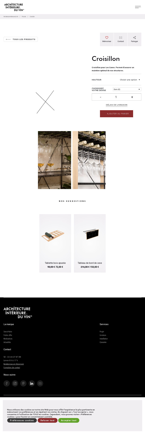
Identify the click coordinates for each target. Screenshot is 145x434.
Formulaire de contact (12, 367)
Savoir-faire (8, 332)
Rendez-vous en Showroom (14, 364)
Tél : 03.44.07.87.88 (12, 357)
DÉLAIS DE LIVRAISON (116, 105)
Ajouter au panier (118, 114)
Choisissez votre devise (99, 89)
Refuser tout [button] (47, 420)
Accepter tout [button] (69, 420)
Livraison (103, 335)
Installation (104, 339)
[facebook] (134, 53)
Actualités (7, 342)
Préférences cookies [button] (22, 420)
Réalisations (8, 339)
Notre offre (8, 335)
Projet (102, 332)
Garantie (103, 342)
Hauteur (96, 80)
